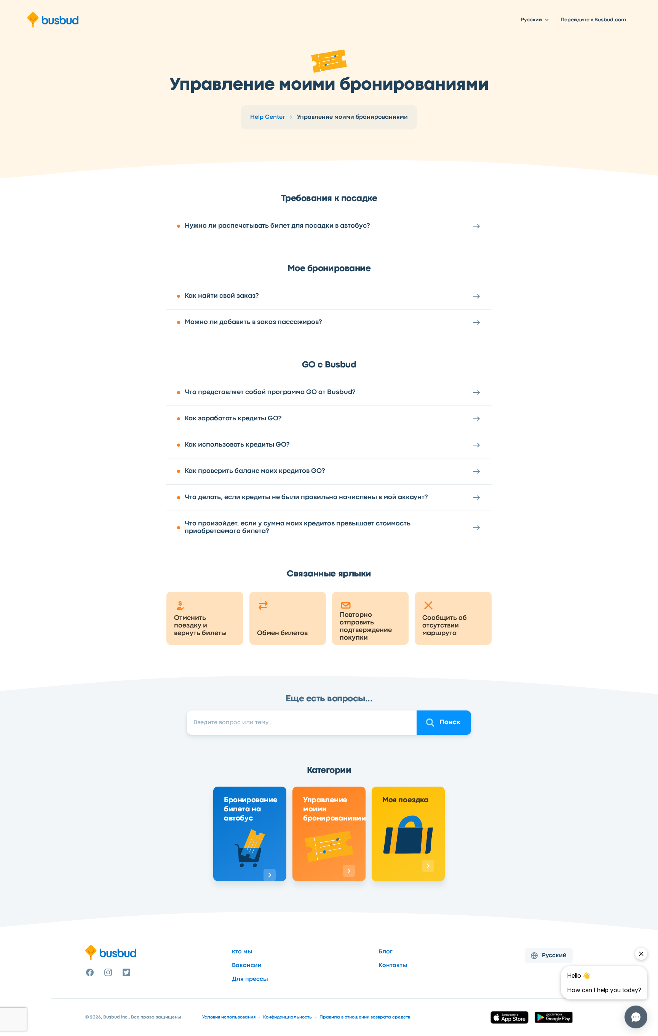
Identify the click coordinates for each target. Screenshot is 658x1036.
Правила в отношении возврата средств (364, 1017)
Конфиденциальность (287, 1017)
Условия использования (229, 1017)
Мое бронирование (329, 269)
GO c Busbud (329, 365)
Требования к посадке (329, 199)
